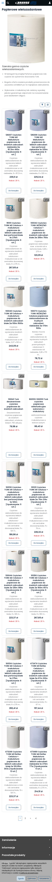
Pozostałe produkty (13, 855)
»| (36, 818)
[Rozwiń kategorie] (3, 3)
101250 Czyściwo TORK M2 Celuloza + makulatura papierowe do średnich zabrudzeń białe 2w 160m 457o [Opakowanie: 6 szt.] (38, 584)
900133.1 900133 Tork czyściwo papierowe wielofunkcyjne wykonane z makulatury (38, 405)
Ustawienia (44, 878)
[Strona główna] (26, 3)
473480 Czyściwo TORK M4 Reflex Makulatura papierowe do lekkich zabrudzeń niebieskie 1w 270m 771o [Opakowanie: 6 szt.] (38, 760)
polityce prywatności (29, 873)
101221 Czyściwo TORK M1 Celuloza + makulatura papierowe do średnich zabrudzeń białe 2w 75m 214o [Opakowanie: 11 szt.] (38, 496)
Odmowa (32, 878)
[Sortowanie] (47, 105)
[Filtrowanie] (42, 105)
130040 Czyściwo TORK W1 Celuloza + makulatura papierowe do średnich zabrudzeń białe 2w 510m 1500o (13, 317)
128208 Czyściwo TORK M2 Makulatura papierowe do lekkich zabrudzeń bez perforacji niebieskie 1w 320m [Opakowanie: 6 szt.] (38, 145)
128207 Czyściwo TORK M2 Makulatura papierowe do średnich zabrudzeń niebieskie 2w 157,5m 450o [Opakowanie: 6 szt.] (13, 145)
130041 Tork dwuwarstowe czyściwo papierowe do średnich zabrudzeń (13, 404)
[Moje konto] (49, 3)
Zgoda (21, 878)
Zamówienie (9, 840)
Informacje (8, 847)
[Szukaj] (8, 3)
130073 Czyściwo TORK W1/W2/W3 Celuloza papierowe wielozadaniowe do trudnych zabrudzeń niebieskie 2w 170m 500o (38, 319)
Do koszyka (14, 190)
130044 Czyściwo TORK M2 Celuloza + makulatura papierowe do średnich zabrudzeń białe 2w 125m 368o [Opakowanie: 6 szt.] (13, 584)
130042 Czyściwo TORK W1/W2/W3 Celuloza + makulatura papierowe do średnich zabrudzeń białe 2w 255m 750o (38, 230)
